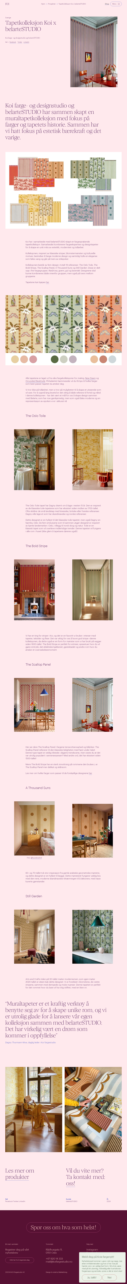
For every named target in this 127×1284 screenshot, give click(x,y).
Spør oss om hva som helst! (63, 1227)
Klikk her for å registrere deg (19, 1260)
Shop (107, 4)
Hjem (43, 4)
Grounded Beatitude (35, 381)
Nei (109, 1277)
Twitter (20, 42)
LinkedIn (26, 42)
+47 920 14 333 (54, 1258)
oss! (70, 1183)
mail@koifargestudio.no (59, 1261)
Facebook (13, 42)
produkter (17, 1177)
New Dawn (90, 378)
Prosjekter (52, 4)
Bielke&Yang (63, 1272)
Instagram (92, 1249)
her (47, 282)
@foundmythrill (36, 858)
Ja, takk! (91, 1277)
